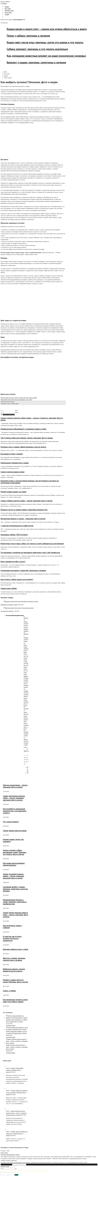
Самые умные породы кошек (14, 830)
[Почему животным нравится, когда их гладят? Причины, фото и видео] (17, 1029)
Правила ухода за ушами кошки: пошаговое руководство (24, 509)
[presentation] (9, 616)
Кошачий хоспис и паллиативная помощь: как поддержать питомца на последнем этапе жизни (30, 482)
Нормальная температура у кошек (15, 463)
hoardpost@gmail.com (19, 19)
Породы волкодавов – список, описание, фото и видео (15, 786)
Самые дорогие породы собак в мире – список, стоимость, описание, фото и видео (32, 419)
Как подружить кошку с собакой (12, 926)
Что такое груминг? (11, 822)
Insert (16, 1174)
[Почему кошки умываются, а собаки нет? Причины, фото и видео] (17, 1018)
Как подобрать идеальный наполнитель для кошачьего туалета (14, 811)
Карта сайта (4, 1153)
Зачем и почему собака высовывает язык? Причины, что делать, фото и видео (15, 852)
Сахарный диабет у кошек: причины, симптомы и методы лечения (15, 889)
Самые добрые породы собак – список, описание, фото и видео (27, 501)
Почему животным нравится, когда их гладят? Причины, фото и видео (17, 1092)
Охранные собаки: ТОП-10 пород (14, 534)
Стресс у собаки (9, 991)
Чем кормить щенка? (7, 611)
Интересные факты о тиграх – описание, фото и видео (23, 518)
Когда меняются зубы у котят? (13, 561)
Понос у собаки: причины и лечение (29, 35)
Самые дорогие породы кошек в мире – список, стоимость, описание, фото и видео (17, 1047)
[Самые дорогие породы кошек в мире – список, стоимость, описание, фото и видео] (17, 1043)
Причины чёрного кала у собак (15, 949)
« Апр (25, 747)
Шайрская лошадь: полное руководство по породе (14, 970)
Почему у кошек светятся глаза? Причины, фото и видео (15, 981)
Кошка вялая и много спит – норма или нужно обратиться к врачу (48, 29)
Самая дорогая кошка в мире (12, 472)
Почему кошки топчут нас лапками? (13, 840)
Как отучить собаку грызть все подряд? (17, 579)
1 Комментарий (10, 1025)
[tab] (9, 615)
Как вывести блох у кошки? (12, 454)
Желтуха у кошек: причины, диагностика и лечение (14, 959)
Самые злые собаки (9, 588)
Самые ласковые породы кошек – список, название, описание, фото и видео (13, 876)
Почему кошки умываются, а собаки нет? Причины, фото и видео (17, 1133)
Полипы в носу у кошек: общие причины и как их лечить (23, 447)
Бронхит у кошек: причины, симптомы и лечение (37, 62)
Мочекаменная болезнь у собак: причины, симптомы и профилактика (15, 902)
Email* (17, 412)
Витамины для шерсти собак (9, 605)
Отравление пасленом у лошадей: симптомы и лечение (23, 570)
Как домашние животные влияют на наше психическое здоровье (47, 56)
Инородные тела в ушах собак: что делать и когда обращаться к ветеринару (32, 543)
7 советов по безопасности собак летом (17, 525)
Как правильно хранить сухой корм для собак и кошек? (15, 1000)
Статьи (6, 76)
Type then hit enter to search (35, 1164)
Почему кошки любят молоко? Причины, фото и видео (14, 1070)
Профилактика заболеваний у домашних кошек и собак (23, 429)
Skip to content (5, 1)
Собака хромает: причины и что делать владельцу (38, 49)
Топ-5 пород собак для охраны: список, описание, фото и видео (27, 438)
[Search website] (5, 16)
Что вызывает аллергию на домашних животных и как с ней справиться (30, 552)
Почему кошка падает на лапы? (13, 492)
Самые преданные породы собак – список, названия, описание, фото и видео (14, 798)
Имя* (16, 410)
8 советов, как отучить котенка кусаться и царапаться (12, 938)
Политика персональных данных (10, 1155)
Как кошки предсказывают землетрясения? (14, 864)
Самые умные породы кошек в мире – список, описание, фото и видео (15, 914)
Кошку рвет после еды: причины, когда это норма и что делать (46, 42)
